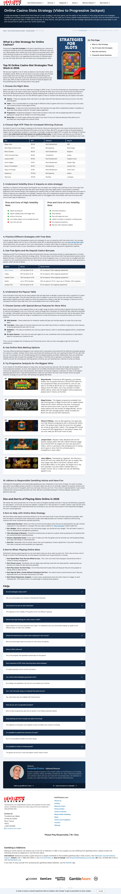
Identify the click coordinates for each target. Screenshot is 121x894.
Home (4, 30)
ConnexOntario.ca (46, 858)
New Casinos (104, 3)
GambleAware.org (14, 860)
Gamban (69, 863)
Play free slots (59, 526)
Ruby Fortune (9, 270)
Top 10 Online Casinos (34, 3)
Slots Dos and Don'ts (99, 51)
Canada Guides (30, 30)
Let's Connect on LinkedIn (65, 786)
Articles (57, 803)
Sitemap (57, 825)
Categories (62, 3)
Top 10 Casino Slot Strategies (102, 48)
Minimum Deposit (88, 3)
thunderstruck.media (13, 828)
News (56, 817)
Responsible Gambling (62, 814)
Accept (101, 891)
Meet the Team (59, 806)
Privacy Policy (59, 809)
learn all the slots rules (75, 242)
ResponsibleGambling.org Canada (82, 858)
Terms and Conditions (62, 820)
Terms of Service (60, 812)
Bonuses (50, 3)
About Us (57, 801)
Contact (57, 822)
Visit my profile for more (23, 786)
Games (74, 3)
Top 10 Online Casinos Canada (16, 30)
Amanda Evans (83, 30)
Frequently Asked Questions (102, 55)
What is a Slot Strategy (100, 44)
